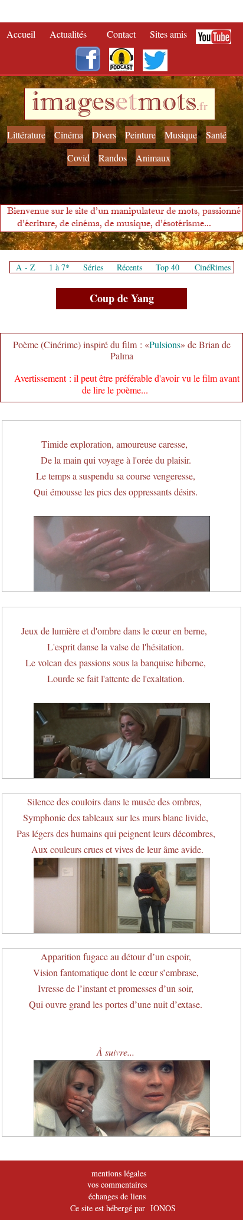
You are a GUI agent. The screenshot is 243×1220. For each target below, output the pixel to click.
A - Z (25, 267)
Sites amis (168, 34)
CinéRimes (213, 267)
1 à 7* (59, 267)
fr (203, 106)
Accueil (23, 34)
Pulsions (164, 344)
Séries (93, 267)
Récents (129, 267)
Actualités (72, 34)
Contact (122, 34)
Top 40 (167, 267)
